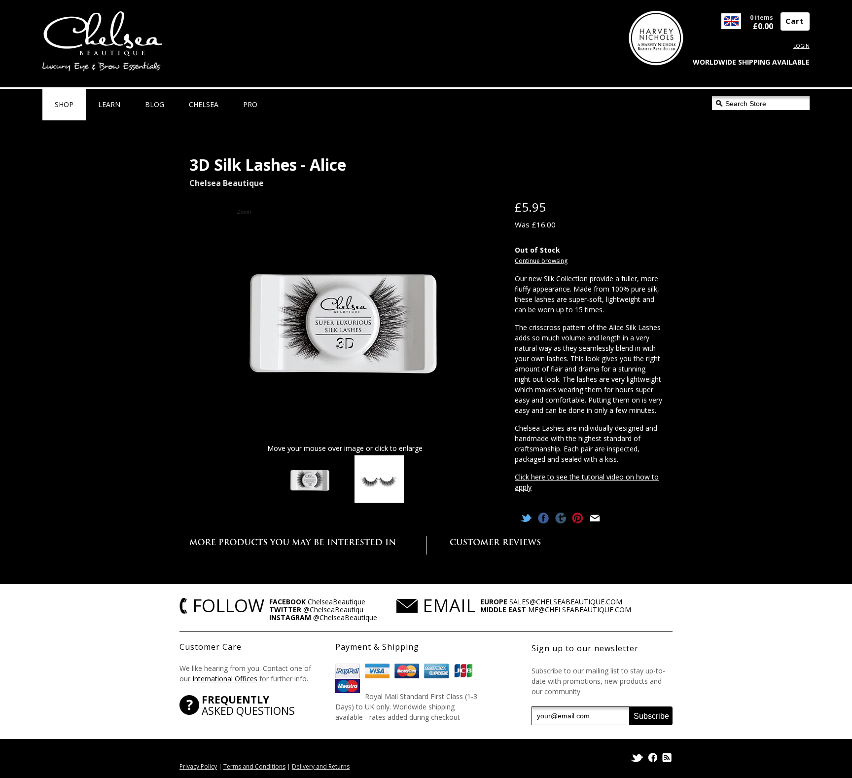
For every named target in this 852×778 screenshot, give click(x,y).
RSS (666, 757)
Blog (154, 104)
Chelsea (203, 104)
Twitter (638, 757)
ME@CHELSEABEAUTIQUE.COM (579, 609)
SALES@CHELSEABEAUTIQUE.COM (565, 601)
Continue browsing (541, 261)
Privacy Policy (198, 766)
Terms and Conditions (254, 766)
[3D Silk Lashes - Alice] (310, 480)
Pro (250, 104)
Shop (64, 104)
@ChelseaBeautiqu (333, 609)
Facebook (653, 757)
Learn (109, 104)
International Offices (224, 678)
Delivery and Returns (321, 766)
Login (801, 45)
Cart (794, 21)
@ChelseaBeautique (345, 617)
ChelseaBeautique (336, 601)
